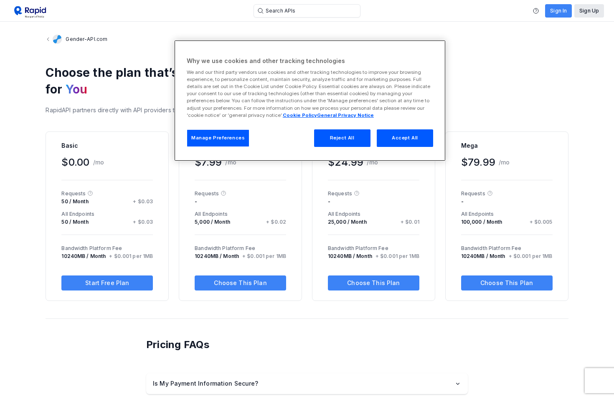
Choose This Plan (240, 282)
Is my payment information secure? (206, 383)
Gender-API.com (86, 39)
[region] (310, 100)
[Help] (536, 11)
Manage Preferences (218, 138)
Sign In (558, 11)
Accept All (405, 138)
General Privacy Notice (345, 115)
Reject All (342, 138)
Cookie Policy (300, 115)
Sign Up (589, 11)
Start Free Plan (107, 282)
